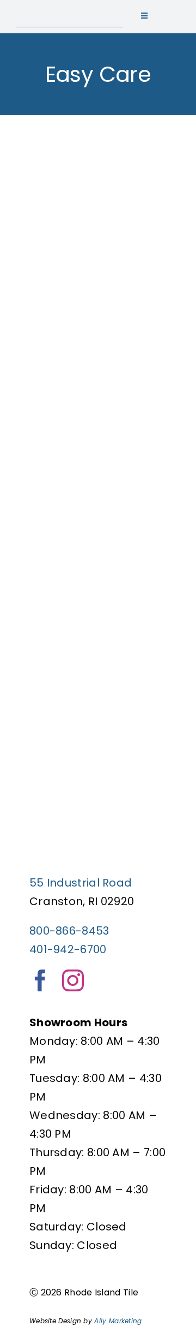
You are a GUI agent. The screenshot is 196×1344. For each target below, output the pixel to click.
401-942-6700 (68, 949)
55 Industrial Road (80, 882)
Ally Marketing (118, 1320)
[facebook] (40, 980)
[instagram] (73, 980)
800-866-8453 (69, 930)
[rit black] (69, 11)
